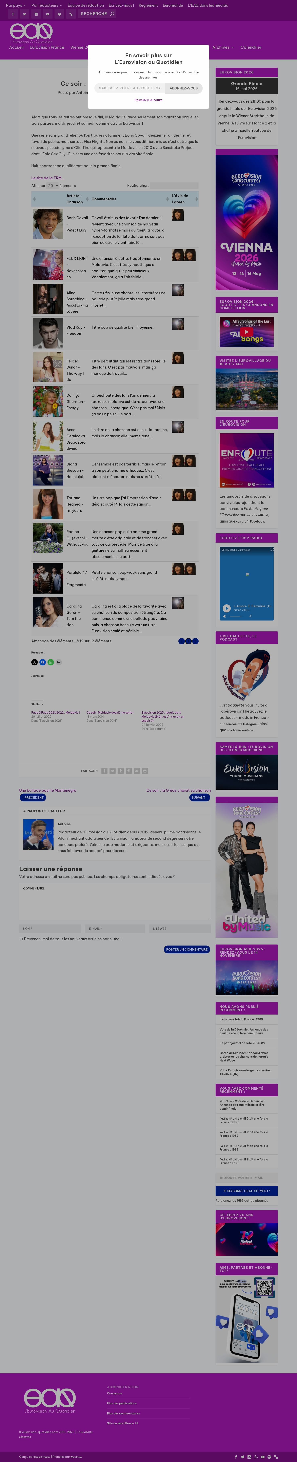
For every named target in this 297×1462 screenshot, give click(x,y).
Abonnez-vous (184, 88)
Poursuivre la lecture (148, 100)
